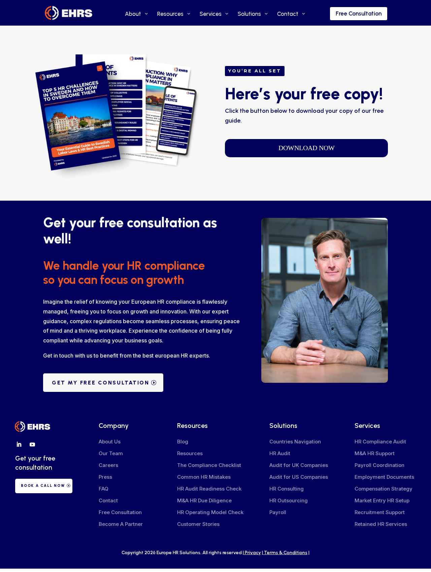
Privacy (253, 553)
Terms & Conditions (285, 553)
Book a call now (43, 485)
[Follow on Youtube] (32, 444)
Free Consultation (359, 13)
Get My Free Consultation (100, 382)
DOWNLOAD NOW (306, 148)
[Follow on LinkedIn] (18, 444)
